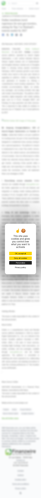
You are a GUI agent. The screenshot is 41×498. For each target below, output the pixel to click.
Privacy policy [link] (20, 267)
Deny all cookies (20, 258)
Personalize (20, 263)
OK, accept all (20, 253)
